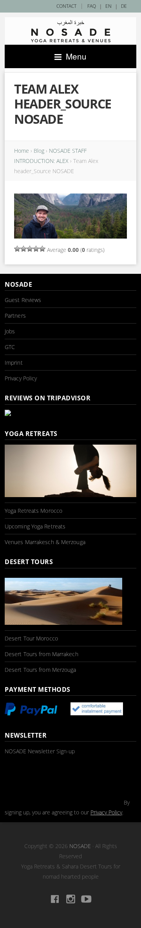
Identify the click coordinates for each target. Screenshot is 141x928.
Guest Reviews (23, 300)
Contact (66, 6)
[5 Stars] (42, 249)
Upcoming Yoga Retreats (35, 526)
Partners (15, 315)
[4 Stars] (36, 249)
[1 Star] (17, 249)
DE (124, 6)
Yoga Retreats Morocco (33, 510)
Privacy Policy (21, 378)
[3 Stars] (30, 249)
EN (108, 6)
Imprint (14, 362)
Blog (39, 150)
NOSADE (80, 846)
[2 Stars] (23, 249)
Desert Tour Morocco (31, 638)
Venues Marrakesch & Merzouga (45, 542)
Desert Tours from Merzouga (40, 669)
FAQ (91, 6)
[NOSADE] (70, 31)
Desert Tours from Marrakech (41, 654)
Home (21, 150)
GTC (10, 347)
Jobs (10, 331)
